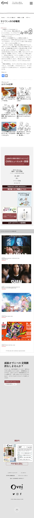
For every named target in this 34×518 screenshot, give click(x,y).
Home (3, 17)
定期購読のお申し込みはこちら (12, 381)
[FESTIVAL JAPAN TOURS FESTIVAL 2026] (8, 348)
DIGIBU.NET (14, 231)
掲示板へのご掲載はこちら (17, 189)
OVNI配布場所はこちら (10, 384)
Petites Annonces (17, 171)
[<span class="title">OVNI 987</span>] (17, 444)
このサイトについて (12, 472)
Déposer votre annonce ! (17, 186)
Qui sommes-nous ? (17, 478)
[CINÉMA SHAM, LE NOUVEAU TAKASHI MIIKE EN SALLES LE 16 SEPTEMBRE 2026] (12, 290)
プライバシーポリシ (23, 475)
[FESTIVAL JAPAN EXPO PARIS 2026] (7, 319)
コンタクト (23, 472)
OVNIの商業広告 (10, 475)
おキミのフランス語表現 (17, 223)
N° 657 (2, 23)
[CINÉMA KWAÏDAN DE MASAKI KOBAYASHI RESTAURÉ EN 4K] (12, 261)
